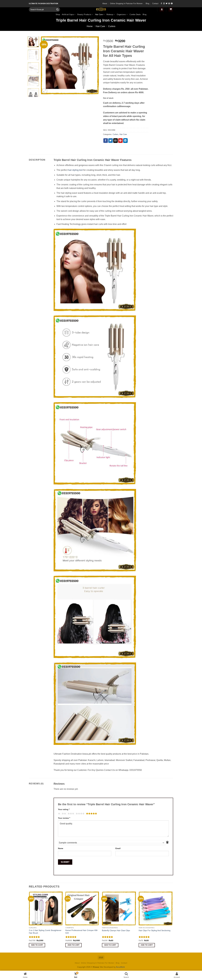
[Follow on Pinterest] (172, 4)
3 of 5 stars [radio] (70, 813)
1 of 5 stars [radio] (58, 813)
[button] (162, 9)
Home (90, 26)
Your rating (64, 809)
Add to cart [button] (37, 945)
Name (60, 848)
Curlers (111, 26)
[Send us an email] (169, 4)
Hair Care (99, 14)
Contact (155, 3)
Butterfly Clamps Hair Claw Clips (116, 930)
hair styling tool (75, 170)
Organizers (121, 14)
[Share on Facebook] (105, 140)
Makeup (109, 14)
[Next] (94, 65)
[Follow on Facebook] (161, 4)
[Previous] (45, 65)
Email (118, 848)
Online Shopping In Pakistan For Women (126, 3)
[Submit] (57, 9)
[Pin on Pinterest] (120, 140)
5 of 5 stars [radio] (91, 813)
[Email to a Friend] (115, 140)
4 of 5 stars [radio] (80, 813)
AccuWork (120, 967)
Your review (64, 818)
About (104, 3)
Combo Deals (135, 14)
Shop (58, 14)
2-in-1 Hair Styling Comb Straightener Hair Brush (45, 931)
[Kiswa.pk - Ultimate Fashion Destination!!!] (101, 9)
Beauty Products (84, 14)
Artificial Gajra (68, 14)
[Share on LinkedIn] (125, 140)
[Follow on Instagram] (164, 4)
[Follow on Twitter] (166, 4)
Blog (147, 3)
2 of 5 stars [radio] (63, 813)
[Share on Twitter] (110, 140)
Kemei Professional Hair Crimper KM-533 (81, 931)
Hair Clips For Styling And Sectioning (154, 930)
